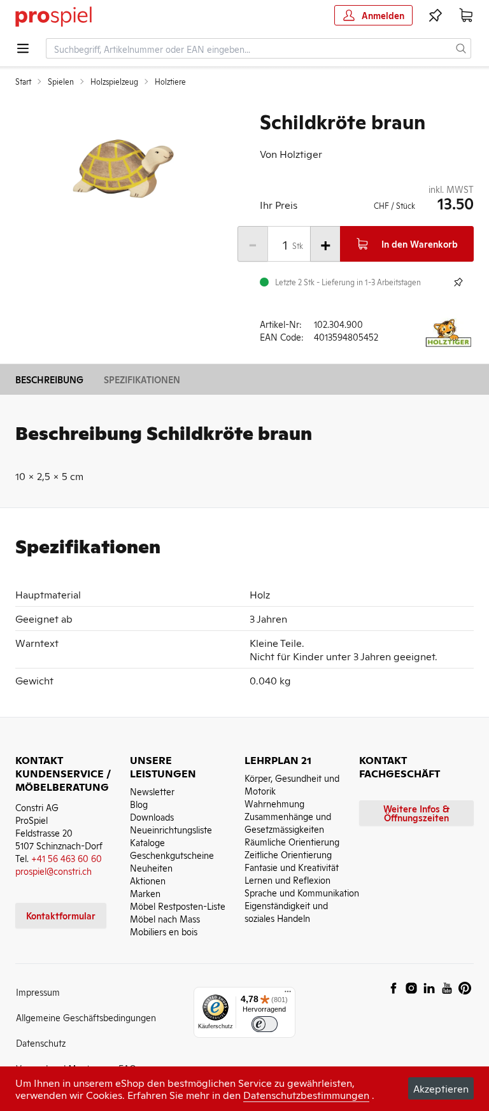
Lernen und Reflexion (287, 880)
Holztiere (170, 81)
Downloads (152, 816)
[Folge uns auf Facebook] (393, 988)
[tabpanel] (122, 170)
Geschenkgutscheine (172, 855)
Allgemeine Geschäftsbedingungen (86, 1017)
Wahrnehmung (274, 803)
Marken (145, 893)
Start (23, 81)
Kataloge (147, 842)
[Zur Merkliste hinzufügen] (458, 282)
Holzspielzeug (114, 81)
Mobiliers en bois (163, 931)
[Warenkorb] (466, 15)
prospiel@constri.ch (53, 871)
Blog (139, 804)
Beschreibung (49, 379)
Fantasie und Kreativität (291, 867)
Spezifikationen (142, 379)
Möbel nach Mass (165, 918)
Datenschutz (41, 1043)
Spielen (61, 81)
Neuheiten (151, 867)
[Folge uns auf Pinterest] (465, 988)
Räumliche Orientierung (291, 841)
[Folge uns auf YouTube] (447, 988)
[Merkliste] (435, 15)
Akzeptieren (441, 1088)
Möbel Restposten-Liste (177, 906)
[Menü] (287, 994)
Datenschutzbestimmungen (306, 1094)
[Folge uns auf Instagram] (411, 988)
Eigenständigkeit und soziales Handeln (286, 911)
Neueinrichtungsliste (171, 829)
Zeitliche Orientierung (288, 854)
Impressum (38, 992)
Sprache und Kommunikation (301, 892)
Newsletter (152, 791)
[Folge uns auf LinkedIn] (429, 988)
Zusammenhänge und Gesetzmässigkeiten (287, 822)
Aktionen (148, 880)
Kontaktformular (61, 915)
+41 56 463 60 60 (66, 858)
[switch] (265, 1024)
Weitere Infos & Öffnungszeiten (416, 812)
